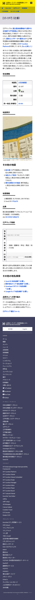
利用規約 (5, 382)
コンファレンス (7, 374)
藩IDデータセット (8, 424)
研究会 (5, 369)
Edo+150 (8, 8)
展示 (4, 377)
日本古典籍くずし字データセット (13, 408)
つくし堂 (5, 533)
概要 (4, 342)
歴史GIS (23, 39)
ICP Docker (6, 512)
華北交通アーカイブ (9, 574)
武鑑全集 (5, 421)
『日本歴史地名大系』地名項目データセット (16, 454)
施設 (10, 245)
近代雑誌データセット (9, 443)
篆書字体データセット (9, 413)
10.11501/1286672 (12, 217)
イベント (5, 355)
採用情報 (5, 352)
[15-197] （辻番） (15, 11)
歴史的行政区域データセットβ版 (13, 451)
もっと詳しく (26, 46)
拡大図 (7, 170)
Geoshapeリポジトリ (9, 448)
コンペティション (8, 371)
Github (6, 397)
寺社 (22, 245)
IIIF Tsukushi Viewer (9, 493)
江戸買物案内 (7, 429)
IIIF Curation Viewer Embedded (10, 158)
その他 (11, 248)
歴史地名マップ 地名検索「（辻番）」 (17, 284)
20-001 (20, 103)
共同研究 (5, 350)
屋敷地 (16, 245)
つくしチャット (7, 530)
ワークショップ (7, 363)
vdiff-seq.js (6, 501)
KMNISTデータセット (9, 410)
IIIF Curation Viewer (9, 474)
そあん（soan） (7, 536)
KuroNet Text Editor (9, 496)
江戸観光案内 (7, 432)
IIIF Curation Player (9, 488)
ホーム (5, 339)
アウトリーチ (6, 380)
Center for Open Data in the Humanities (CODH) (13, 592)
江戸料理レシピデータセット (11, 418)
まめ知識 (5, 587)
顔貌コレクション (8, 435)
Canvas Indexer (7, 507)
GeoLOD (5, 459)
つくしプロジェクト (8, 528)
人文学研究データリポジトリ (11, 585)
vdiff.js (5, 499)
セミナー (5, 358)
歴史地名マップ (7, 555)
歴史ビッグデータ (12, 39)
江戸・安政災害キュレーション (12, 440)
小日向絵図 (5, 11)
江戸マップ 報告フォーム (11, 311)
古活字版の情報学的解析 (10, 538)
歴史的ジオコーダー (9, 557)
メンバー (5, 344)
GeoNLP (5, 563)
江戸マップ (16, 8)
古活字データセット (9, 416)
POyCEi (15, 201)
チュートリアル (7, 366)
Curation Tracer (7, 510)
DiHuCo (5, 579)
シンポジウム (7, 361)
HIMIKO (5, 571)
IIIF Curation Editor (9, 485)
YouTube (7, 394)
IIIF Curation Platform (9, 471)
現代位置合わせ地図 (12, 183)
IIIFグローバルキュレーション (11, 438)
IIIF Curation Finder (9, 480)
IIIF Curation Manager (9, 482)
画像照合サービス (8, 566)
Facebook (7, 391)
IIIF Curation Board (9, 490)
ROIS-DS (26, 592)
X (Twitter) (7, 388)
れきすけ (5, 568)
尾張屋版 (24, 8)
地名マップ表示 (10, 175)
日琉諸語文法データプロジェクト (13, 446)
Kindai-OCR (6, 515)
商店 (27, 245)
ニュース (5, 347)
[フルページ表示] (5, 125)
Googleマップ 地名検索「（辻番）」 (16, 291)
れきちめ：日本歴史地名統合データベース (15, 560)
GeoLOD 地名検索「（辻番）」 (15, 281)
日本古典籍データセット (10, 405)
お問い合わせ (7, 385)
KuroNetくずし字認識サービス (12, 522)
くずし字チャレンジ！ (9, 541)
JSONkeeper (7, 504)
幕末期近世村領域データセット (12, 457)
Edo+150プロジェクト (9, 547)
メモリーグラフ (7, 577)
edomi (5, 549)
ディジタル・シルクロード (10, 582)
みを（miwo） (6, 525)
